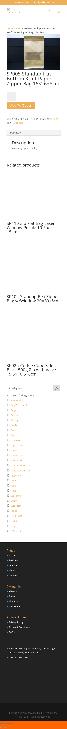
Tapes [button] (14, 510)
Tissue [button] (14, 520)
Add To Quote (21, 105)
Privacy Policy (16, 622)
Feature (13, 565)
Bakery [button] (14, 415)
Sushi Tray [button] (16, 505)
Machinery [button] (16, 475)
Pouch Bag (17, 122)
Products (13, 560)
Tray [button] (13, 526)
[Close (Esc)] (11, 723)
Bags (55, 118)
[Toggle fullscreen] (4, 723)
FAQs (12, 632)
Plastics (13, 591)
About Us (14, 570)
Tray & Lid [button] (16, 530)
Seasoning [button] (16, 495)
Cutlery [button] (14, 450)
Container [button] (16, 440)
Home (10, 28)
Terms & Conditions (19, 627)
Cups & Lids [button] (17, 445)
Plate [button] (13, 490)
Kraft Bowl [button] (16, 460)
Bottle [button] (14, 425)
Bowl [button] (13, 430)
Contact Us (15, 575)
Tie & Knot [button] (16, 515)
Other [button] (14, 480)
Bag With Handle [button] (19, 405)
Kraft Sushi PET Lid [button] (21, 470)
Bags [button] (13, 410)
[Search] (56, 388)
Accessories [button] (17, 400)
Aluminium (14, 601)
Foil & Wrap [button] (17, 455)
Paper (12, 596)
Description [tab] (16, 132)
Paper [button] (14, 485)
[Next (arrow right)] (4, 727)
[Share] (8, 723)
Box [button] (13, 435)
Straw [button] (14, 500)
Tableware (14, 606)
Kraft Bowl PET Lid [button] (20, 465)
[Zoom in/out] (1, 723)
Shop (18, 28)
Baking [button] (14, 420)
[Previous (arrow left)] (1, 727)
